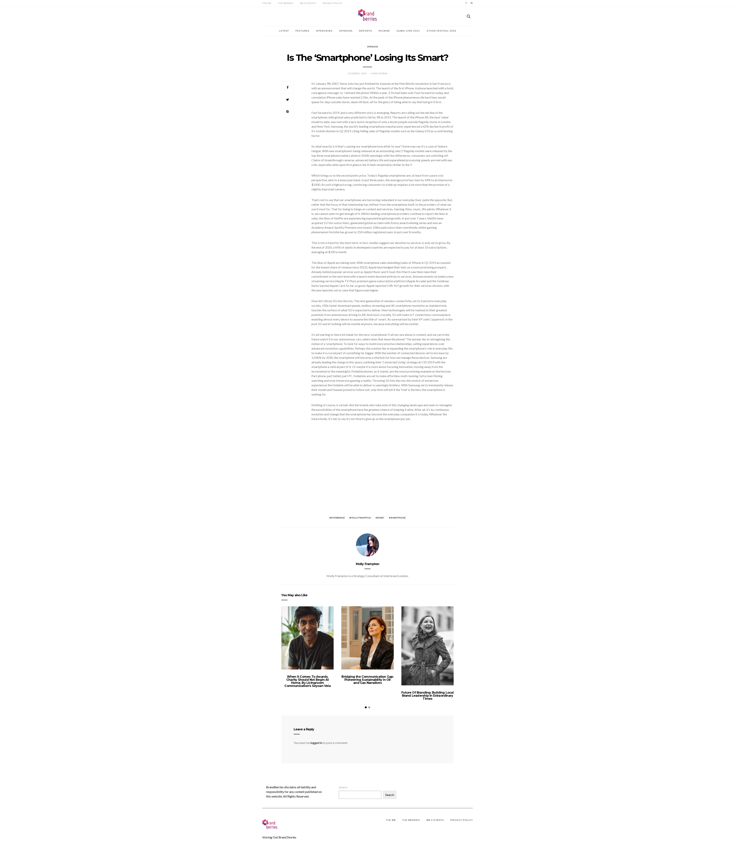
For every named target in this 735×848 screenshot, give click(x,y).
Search (343, 787)
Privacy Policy (333, 3)
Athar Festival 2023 (441, 30)
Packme (384, 30)
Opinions (345, 30)
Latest (284, 30)
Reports (365, 30)
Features (302, 30)
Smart (380, 517)
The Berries (285, 3)
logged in (316, 742)
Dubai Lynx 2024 (408, 30)
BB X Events (308, 3)
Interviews (324, 30)
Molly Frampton (361, 517)
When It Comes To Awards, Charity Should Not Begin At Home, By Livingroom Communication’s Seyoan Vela (307, 681)
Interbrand (338, 517)
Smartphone (398, 517)
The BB (266, 3)
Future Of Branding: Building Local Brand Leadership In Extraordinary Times (427, 695)
